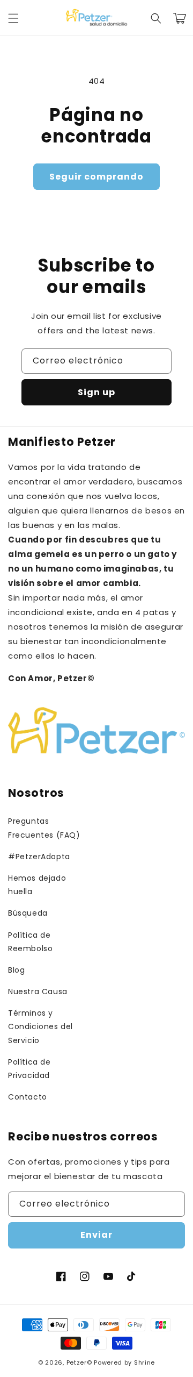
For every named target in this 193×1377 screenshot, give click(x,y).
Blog (16, 970)
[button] (13, 18)
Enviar (96, 1235)
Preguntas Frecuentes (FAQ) (44, 828)
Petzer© (79, 1362)
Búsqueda (28, 913)
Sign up (96, 392)
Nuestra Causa (38, 991)
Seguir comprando (96, 176)
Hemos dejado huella (37, 885)
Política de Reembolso (30, 942)
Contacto (27, 1096)
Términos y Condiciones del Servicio (40, 1026)
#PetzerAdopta (39, 856)
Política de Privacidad (29, 1069)
